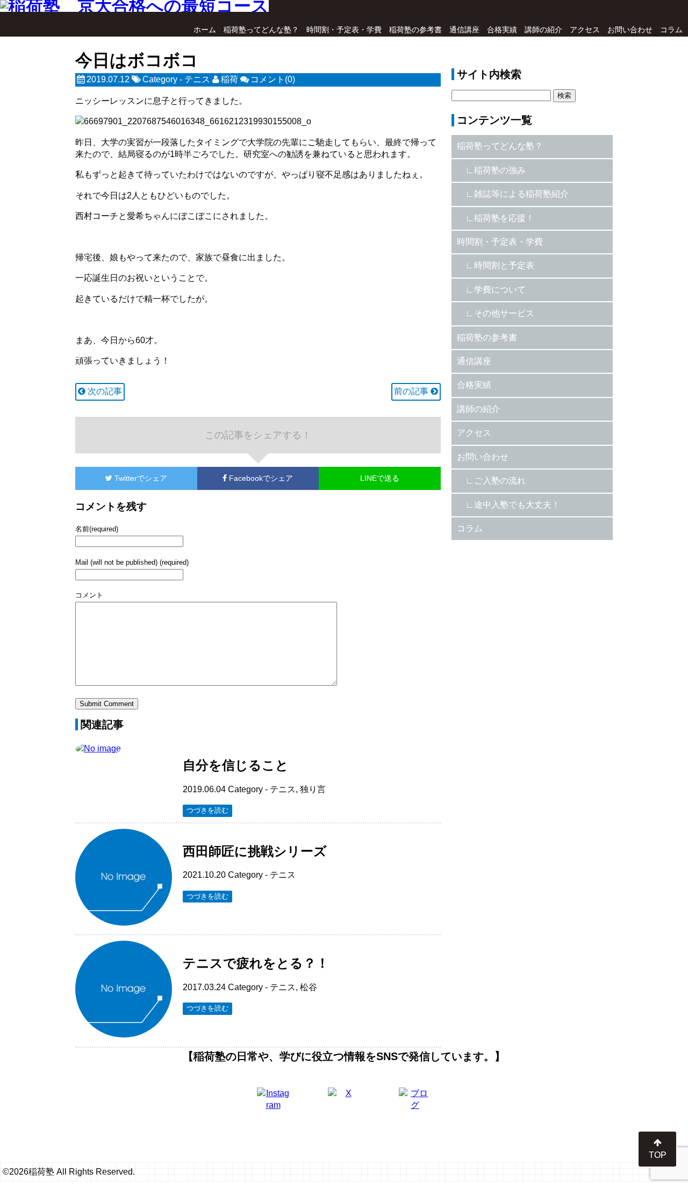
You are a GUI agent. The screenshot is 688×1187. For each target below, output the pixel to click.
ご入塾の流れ (500, 480)
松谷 (308, 987)
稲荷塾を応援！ (504, 218)
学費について (500, 289)
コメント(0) (272, 79)
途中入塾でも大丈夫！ (517, 504)
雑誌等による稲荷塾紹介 (521, 193)
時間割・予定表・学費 (344, 29)
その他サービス (504, 313)
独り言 (313, 789)
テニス (197, 79)
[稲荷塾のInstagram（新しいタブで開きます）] (273, 1104)
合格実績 (502, 29)
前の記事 (412, 391)
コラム (671, 29)
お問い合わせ (630, 29)
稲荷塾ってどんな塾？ (261, 29)
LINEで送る (379, 478)
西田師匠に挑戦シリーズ (255, 851)
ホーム (205, 29)
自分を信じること (236, 765)
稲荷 (229, 79)
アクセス (585, 29)
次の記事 (103, 391)
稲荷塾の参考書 (415, 29)
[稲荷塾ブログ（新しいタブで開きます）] (415, 1104)
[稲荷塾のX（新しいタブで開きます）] (344, 1104)
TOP (657, 1155)
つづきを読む (207, 810)
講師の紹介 (543, 29)
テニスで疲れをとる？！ (256, 963)
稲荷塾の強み (500, 170)
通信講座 (464, 29)
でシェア (140, 478)
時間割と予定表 (504, 265)
